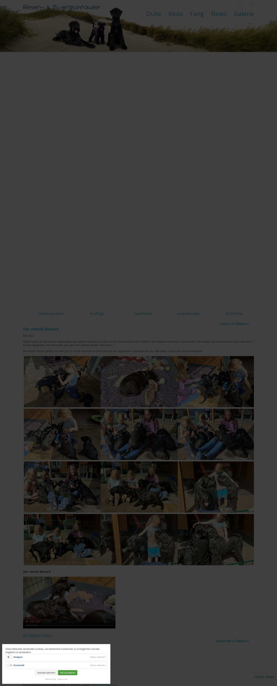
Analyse (18, 657)
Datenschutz (50, 679)
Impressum (63, 679)
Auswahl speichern (46, 672)
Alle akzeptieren (67, 672)
